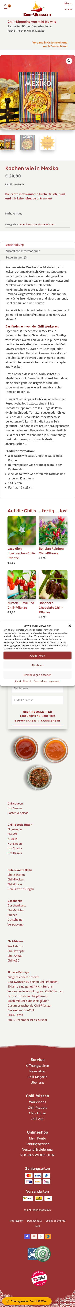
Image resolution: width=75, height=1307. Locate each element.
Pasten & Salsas (18, 813)
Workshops (15, 946)
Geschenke (15, 900)
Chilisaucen (15, 803)
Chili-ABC (13, 960)
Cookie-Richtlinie (23, 681)
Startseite (14, 26)
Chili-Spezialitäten (20, 824)
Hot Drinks (15, 853)
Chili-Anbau (15, 956)
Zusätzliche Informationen (22, 251)
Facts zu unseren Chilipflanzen (28, 996)
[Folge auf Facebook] (27, 1236)
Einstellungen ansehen (37, 674)
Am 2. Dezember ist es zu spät (27, 1020)
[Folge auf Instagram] (34, 1236)
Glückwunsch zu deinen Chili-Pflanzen (33, 982)
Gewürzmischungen (21, 889)
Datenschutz (40, 681)
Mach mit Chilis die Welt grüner (28, 1001)
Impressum (54, 681)
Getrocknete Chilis (20, 870)
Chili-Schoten (16, 875)
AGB (37, 1226)
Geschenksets (17, 905)
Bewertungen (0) (16, 257)
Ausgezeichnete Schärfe (23, 977)
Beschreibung (14, 245)
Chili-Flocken (16, 879)
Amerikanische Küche (32, 224)
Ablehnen (37, 665)
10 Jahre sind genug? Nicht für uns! (30, 986)
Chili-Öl (12, 834)
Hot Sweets (15, 844)
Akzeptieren (37, 655)
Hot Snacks (15, 848)
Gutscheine (15, 920)
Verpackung (15, 924)
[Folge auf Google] (48, 1236)
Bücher (26, 26)
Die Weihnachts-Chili (21, 1010)
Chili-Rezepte (16, 951)
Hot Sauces (15, 808)
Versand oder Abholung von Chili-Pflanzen (35, 991)
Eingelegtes (15, 829)
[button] (70, 626)
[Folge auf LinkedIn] (41, 1236)
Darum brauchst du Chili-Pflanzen (30, 1005)
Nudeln (12, 839)
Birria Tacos (15, 1015)
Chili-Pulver (15, 884)
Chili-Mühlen (16, 910)
